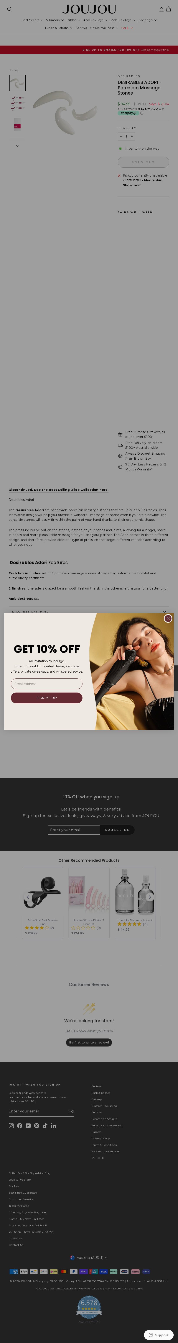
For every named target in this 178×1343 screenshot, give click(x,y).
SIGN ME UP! (46, 698)
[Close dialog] (168, 618)
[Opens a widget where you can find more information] (159, 1335)
